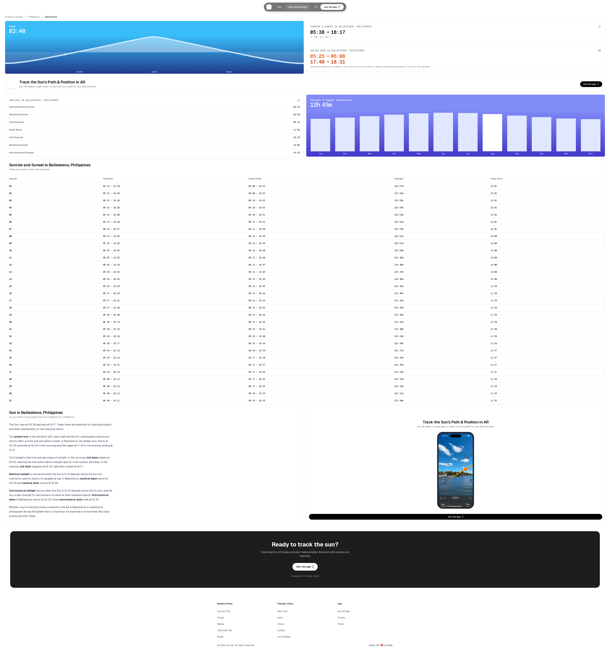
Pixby (390, 645)
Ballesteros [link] (51, 17)
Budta (220, 636)
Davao (220, 617)
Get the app (330, 7)
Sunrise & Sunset (298, 7)
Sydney (281, 630)
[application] (154, 55)
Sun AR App (344, 611)
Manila (220, 624)
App (279, 7)
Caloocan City (224, 630)
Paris (280, 617)
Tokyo (281, 624)
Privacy (341, 617)
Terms (341, 624)
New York (283, 611)
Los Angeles (284, 636)
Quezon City (223, 611)
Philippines (34, 17)
